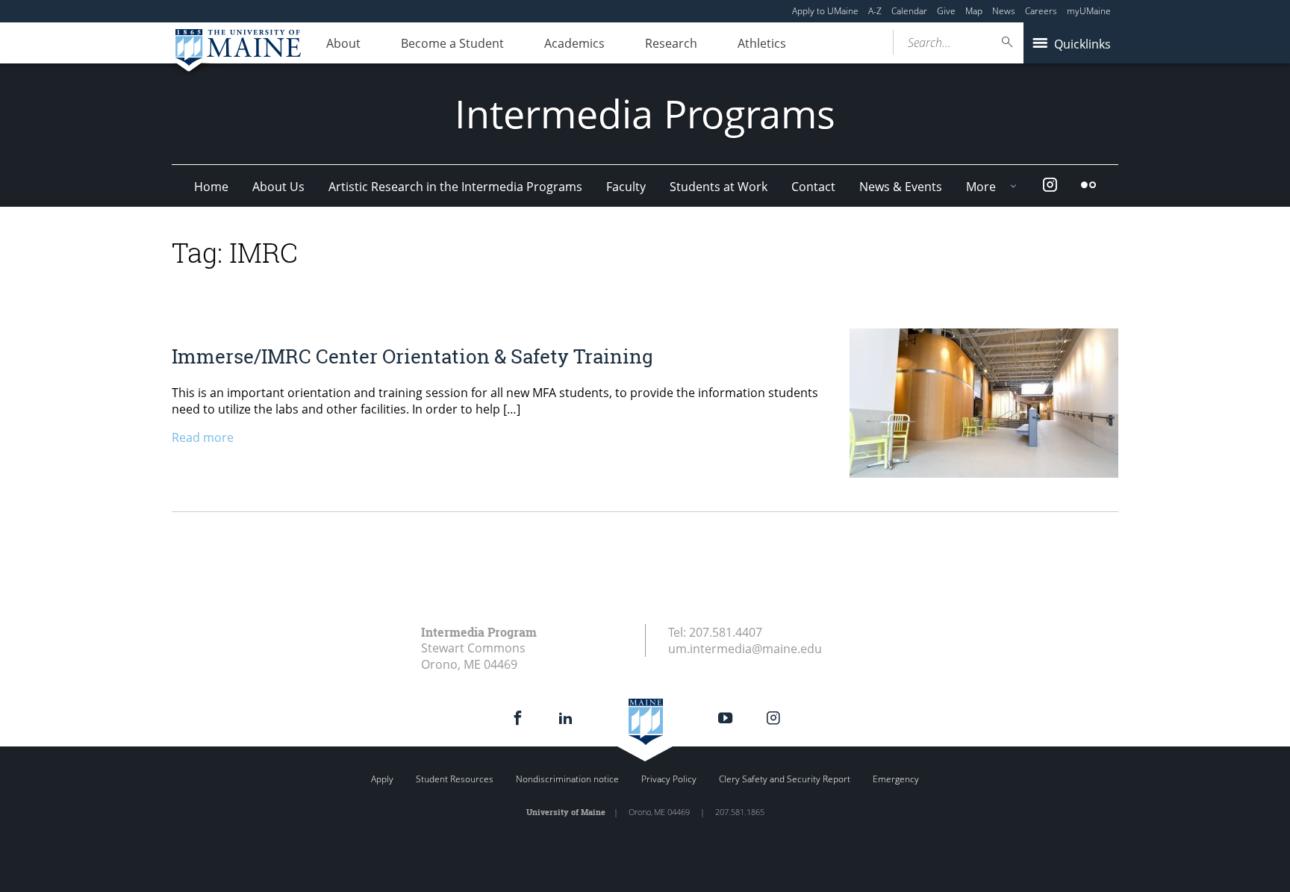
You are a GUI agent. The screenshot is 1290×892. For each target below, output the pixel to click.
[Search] (1008, 42)
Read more (203, 437)
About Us (278, 186)
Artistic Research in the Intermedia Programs (455, 186)
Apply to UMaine (825, 10)
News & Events (900, 186)
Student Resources (454, 779)
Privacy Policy (669, 779)
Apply (382, 779)
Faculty (626, 186)
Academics (574, 43)
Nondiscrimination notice (567, 779)
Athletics (762, 43)
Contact (813, 186)
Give (946, 10)
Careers (1041, 10)
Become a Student (452, 43)
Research (671, 43)
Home (211, 186)
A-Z (875, 10)
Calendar (909, 10)
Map (973, 10)
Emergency (896, 779)
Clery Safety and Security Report (784, 779)
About (343, 43)
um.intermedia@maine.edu (745, 648)
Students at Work (718, 186)
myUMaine (1089, 10)
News (1003, 10)
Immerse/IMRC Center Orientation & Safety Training (412, 356)
